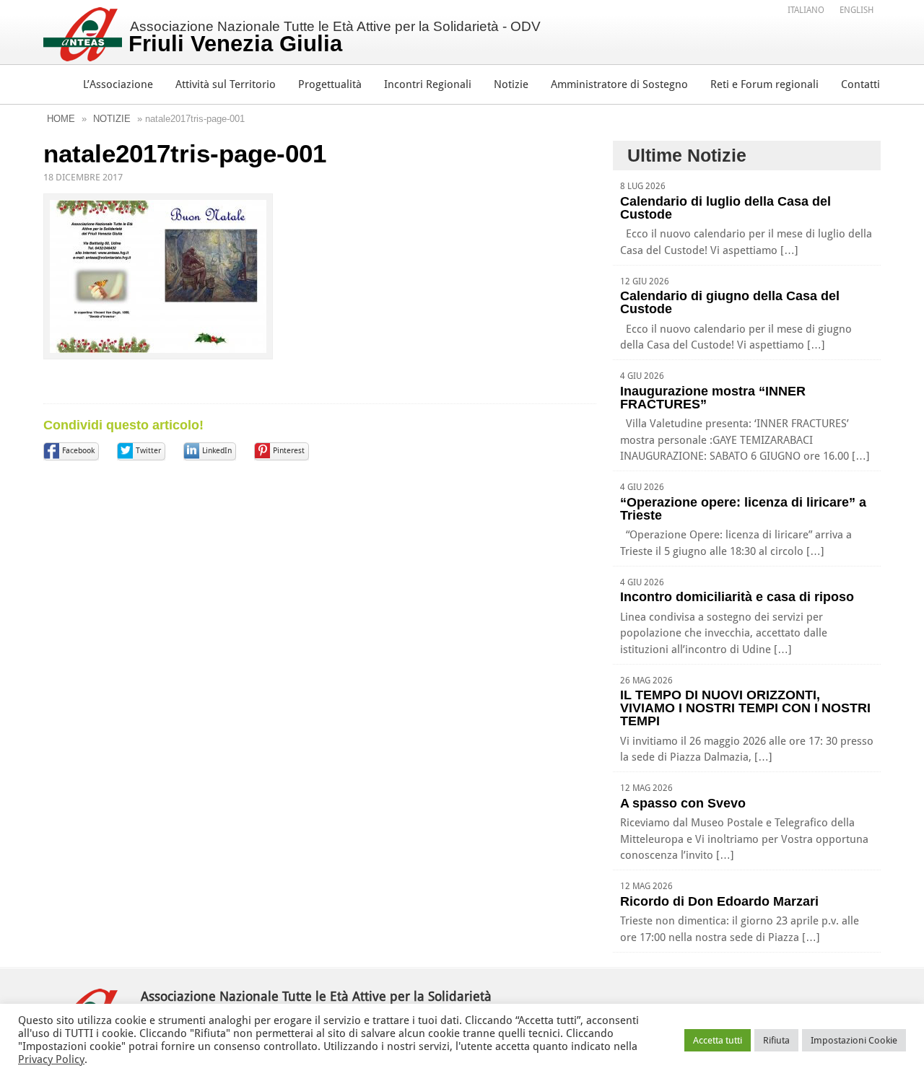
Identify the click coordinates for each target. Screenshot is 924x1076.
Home (61, 118)
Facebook (78, 450)
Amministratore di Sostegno (619, 84)
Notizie (511, 84)
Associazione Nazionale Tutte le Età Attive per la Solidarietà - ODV (334, 37)
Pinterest (289, 450)
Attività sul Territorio (225, 84)
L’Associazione (118, 84)
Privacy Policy (51, 1059)
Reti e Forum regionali (764, 84)
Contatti (860, 84)
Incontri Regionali (427, 84)
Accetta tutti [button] (717, 1040)
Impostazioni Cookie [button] (854, 1040)
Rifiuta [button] (776, 1040)
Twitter (148, 450)
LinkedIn (217, 450)
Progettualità (330, 84)
